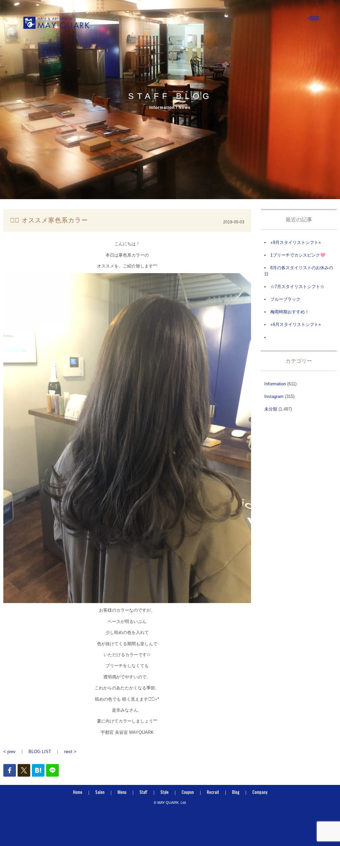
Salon (100, 792)
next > (70, 751)
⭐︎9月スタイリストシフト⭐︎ (295, 242)
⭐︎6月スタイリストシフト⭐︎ (295, 324)
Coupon (188, 792)
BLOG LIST (40, 751)
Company (259, 792)
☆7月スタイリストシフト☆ (297, 286)
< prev (9, 751)
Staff (143, 792)
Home (77, 792)
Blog (235, 792)
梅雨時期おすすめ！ (289, 311)
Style (164, 792)
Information (275, 383)
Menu (122, 792)
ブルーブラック (285, 299)
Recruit (213, 792)
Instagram (274, 396)
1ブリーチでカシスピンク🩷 (297, 255)
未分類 (270, 409)
